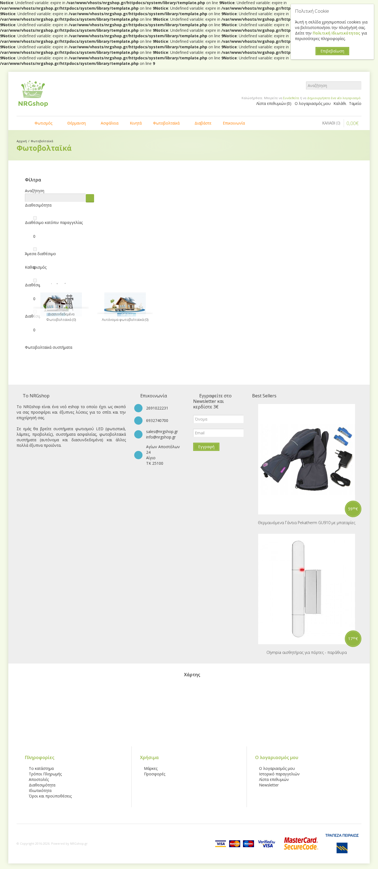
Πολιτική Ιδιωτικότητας (337, 33)
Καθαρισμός (35, 267)
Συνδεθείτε (291, 98)
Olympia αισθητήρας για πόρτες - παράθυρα (306, 652)
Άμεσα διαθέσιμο (40, 253)
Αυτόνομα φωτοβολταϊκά (125, 319)
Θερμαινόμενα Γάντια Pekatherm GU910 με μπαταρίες (306, 522)
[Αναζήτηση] (357, 85)
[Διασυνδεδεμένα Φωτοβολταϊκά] (61, 304)
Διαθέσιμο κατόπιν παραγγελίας (54, 222)
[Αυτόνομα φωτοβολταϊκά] (125, 304)
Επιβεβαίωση (332, 51)
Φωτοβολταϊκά (42, 141)
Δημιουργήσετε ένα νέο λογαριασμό (334, 98)
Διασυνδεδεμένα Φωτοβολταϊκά (61, 316)
